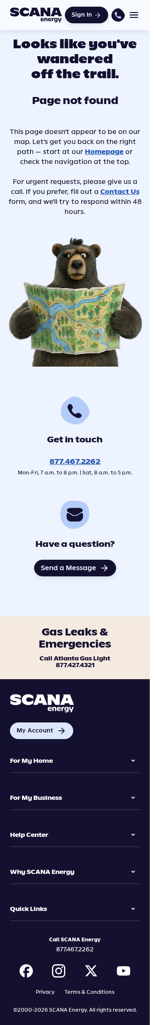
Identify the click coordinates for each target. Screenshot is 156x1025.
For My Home (31, 760)
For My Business (36, 798)
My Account (42, 731)
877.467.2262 (75, 461)
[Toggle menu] (134, 15)
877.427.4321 (75, 665)
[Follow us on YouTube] (123, 971)
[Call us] (118, 14)
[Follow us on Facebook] (26, 971)
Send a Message (75, 568)
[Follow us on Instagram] (58, 971)
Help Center (29, 835)
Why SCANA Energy (42, 872)
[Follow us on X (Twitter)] (91, 971)
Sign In (82, 14)
